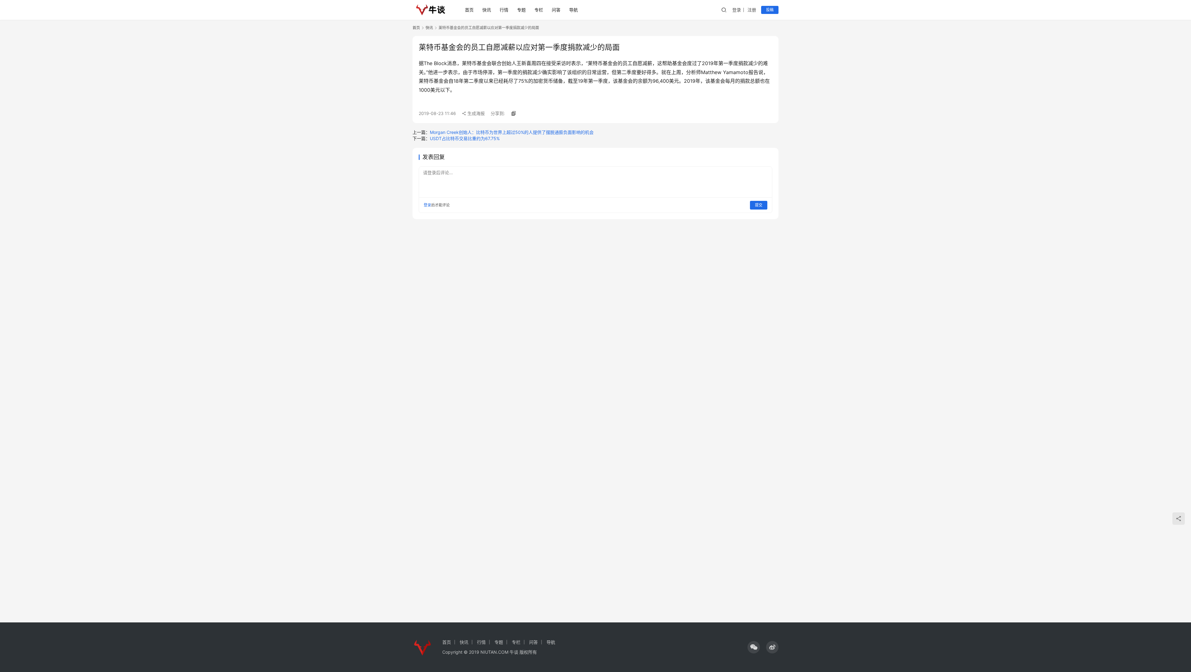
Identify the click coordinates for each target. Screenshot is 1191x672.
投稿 (770, 9)
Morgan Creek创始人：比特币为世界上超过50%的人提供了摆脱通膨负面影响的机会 (512, 132)
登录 (736, 9)
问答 (556, 9)
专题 (521, 9)
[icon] (753, 647)
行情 (504, 9)
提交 (758, 205)
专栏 (538, 9)
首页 (469, 9)
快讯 (486, 9)
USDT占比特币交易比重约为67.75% (465, 138)
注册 (751, 9)
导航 (573, 9)
